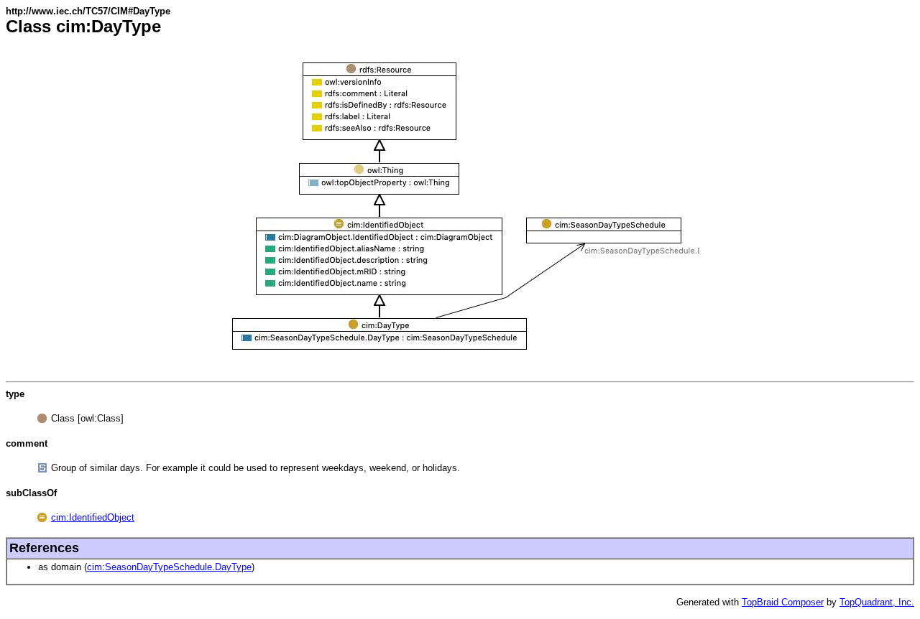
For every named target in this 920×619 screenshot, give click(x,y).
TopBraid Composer (783, 602)
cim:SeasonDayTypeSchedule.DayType (169, 567)
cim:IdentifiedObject (92, 517)
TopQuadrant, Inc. (877, 602)
